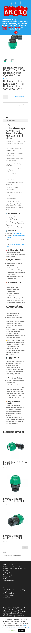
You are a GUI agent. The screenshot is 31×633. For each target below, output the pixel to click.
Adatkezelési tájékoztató (9, 575)
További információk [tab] (11, 120)
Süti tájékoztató (7, 577)
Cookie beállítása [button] (11, 630)
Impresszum (6, 598)
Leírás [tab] (7, 117)
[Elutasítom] (29, 17)
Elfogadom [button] (21, 630)
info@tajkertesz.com (8, 573)
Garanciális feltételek (8, 580)
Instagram (16, 27)
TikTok (5, 29)
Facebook (6, 27)
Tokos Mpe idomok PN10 (10, 106)
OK (16, 32)
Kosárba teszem (18, 96)
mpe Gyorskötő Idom (14, 110)
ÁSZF (4, 578)
